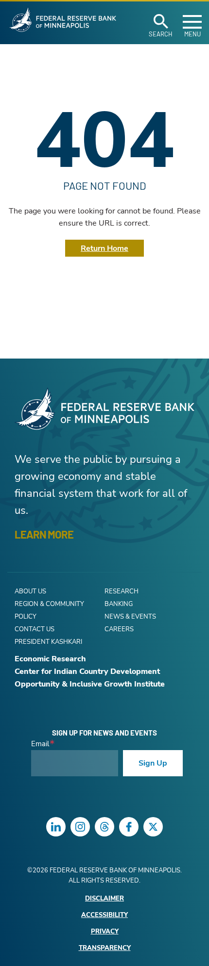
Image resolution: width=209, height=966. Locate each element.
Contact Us (34, 629)
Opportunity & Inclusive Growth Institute (90, 684)
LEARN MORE (44, 534)
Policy (25, 616)
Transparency (105, 948)
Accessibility (104, 915)
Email (40, 744)
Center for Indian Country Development (87, 671)
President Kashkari (48, 642)
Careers (119, 629)
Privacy (105, 932)
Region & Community (49, 604)
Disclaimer (104, 899)
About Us (30, 591)
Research (121, 591)
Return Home (104, 248)
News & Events (130, 616)
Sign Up (153, 763)
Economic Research (50, 659)
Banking (118, 604)
